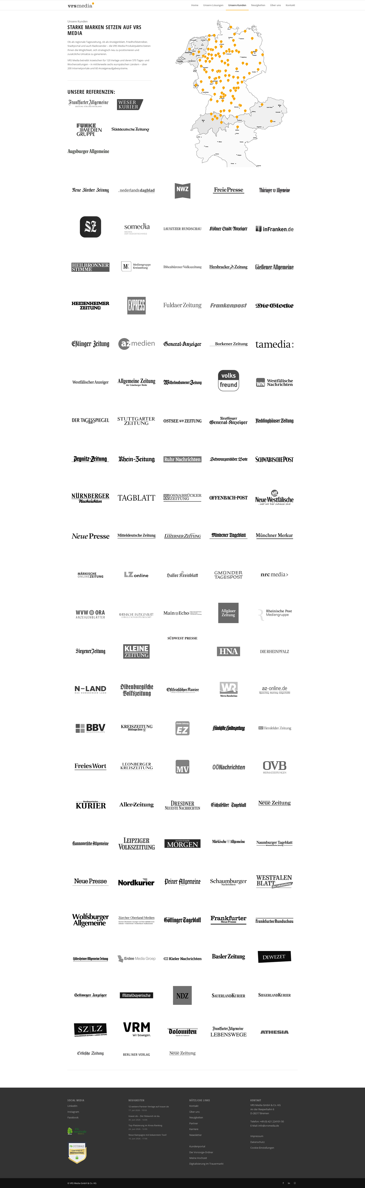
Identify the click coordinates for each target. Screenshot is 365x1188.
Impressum (256, 1136)
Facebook (73, 1117)
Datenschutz (257, 1142)
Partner (193, 1123)
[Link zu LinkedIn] (289, 1183)
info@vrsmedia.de (268, 1125)
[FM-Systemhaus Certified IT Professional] (76, 1163)
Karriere (193, 1129)
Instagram (73, 1111)
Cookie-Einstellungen (262, 1147)
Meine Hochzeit (198, 1158)
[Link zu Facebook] (283, 1183)
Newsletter (195, 1135)
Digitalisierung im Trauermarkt (206, 1163)
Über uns (194, 1111)
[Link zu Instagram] (295, 1183)
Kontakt (193, 1106)
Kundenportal (197, 1146)
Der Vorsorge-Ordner (201, 1152)
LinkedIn (72, 1106)
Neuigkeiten (196, 1117)
